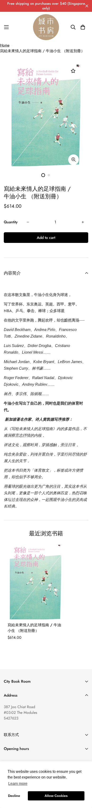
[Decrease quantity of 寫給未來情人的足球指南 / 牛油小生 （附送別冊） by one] (27, 222)
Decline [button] (14, 796)
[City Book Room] (46, 27)
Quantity (11, 222)
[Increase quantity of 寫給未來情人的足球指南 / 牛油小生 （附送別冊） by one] (82, 222)
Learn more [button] (17, 784)
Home (4, 45)
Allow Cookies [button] (56, 796)
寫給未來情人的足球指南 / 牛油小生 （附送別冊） (42, 51)
